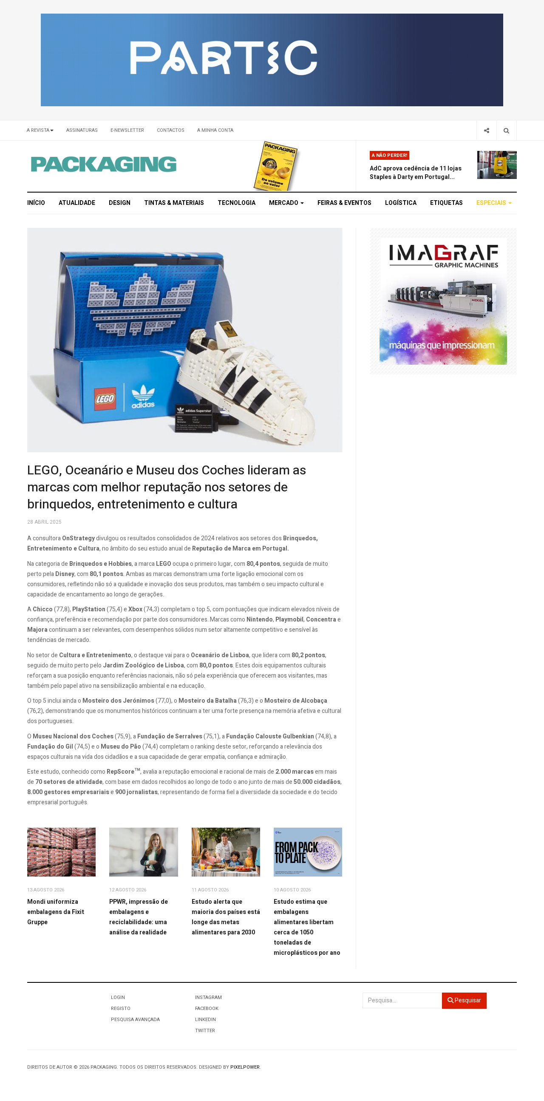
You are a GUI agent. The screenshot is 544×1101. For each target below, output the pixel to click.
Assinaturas (82, 130)
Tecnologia (236, 203)
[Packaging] (104, 164)
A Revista (38, 130)
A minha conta (215, 130)
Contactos (170, 130)
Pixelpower (245, 1067)
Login (118, 997)
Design (119, 203)
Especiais (491, 203)
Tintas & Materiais (174, 203)
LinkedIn (205, 1019)
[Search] (506, 130)
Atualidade (77, 203)
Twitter (205, 1030)
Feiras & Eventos (344, 203)
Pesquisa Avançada (135, 1019)
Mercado (284, 203)
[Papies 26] (272, 59)
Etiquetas (446, 203)
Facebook (206, 1008)
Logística (400, 203)
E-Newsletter (127, 130)
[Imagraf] (443, 300)
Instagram (208, 997)
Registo (120, 1008)
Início (36, 203)
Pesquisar (467, 1000)
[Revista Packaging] (275, 165)
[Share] (486, 130)
